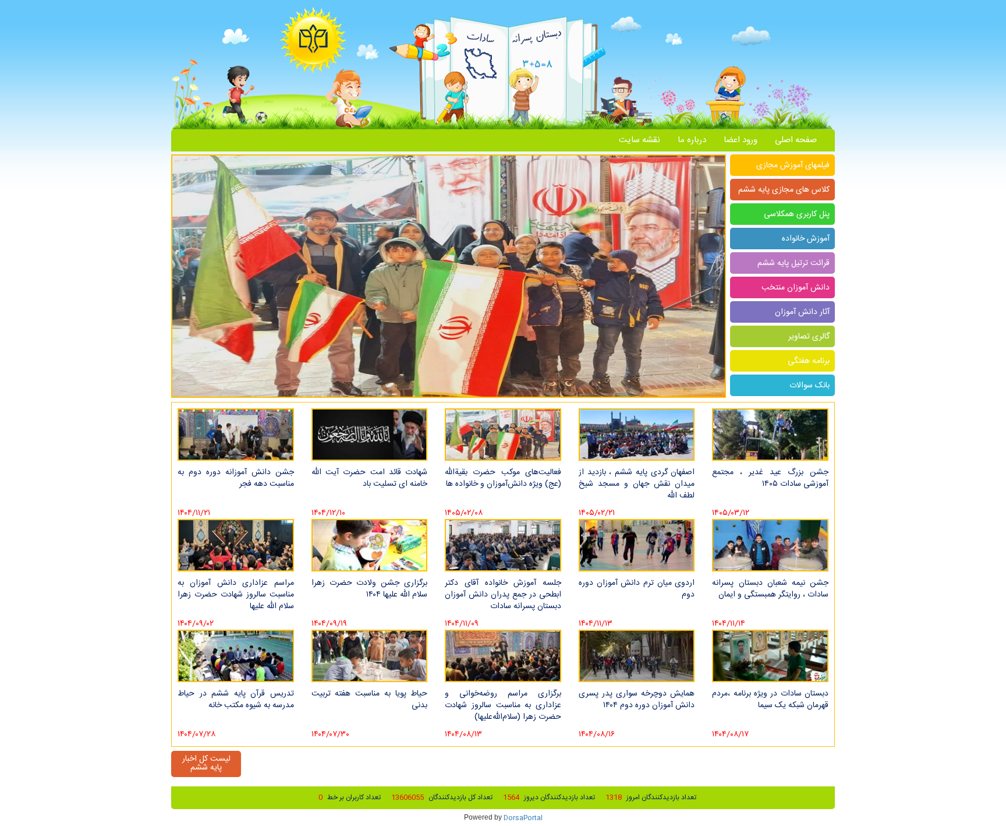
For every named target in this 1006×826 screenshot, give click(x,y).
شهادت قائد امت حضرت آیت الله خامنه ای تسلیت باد (369, 478)
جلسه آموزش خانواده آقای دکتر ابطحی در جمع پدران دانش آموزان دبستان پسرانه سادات (503, 594)
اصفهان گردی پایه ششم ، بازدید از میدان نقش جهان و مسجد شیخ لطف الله (637, 483)
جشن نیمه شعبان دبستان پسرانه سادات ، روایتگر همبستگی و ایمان (770, 589)
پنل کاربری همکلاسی (797, 214)
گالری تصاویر (809, 337)
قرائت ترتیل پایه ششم (793, 263)
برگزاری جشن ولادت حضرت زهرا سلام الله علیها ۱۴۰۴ (369, 589)
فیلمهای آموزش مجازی (793, 165)
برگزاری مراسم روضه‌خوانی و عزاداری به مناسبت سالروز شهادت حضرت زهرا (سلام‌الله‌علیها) (503, 705)
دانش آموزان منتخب (795, 288)
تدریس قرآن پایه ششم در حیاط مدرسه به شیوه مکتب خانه (236, 699)
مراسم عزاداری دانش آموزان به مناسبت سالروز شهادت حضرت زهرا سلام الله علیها (236, 594)
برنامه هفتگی (809, 361)
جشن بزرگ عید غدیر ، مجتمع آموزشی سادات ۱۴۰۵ (770, 478)
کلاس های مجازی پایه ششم (784, 190)
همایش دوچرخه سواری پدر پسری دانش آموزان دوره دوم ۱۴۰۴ (637, 699)
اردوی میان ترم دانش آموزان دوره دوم (637, 589)
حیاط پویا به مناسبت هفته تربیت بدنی (369, 699)
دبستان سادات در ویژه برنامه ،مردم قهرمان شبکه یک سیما (770, 699)
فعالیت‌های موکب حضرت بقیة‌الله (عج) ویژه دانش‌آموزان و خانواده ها (503, 478)
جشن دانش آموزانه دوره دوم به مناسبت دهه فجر (236, 478)
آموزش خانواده (806, 239)
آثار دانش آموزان (802, 312)
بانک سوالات (809, 386)
